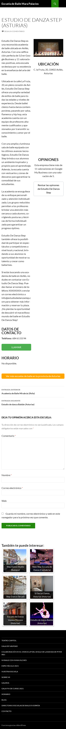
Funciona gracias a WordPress (14, 725)
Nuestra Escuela (10, 671)
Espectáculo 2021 (10, 666)
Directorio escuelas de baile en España (21, 705)
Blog (4, 700)
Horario (6, 694)
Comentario (9, 435)
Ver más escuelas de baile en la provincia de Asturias (33, 376)
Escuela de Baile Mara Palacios (20, 3)
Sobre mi (6, 677)
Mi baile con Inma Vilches (14, 660)
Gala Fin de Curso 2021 (13, 688)
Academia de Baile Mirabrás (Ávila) (18, 392)
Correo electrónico (12, 487)
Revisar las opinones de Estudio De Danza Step (49, 189)
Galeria (5, 683)
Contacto (7, 711)
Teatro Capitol (9, 640)
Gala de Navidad (10, 646)
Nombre (7, 475)
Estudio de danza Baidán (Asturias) (18, 403)
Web (4, 500)
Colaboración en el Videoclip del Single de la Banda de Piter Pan (32, 653)
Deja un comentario (14, 31)
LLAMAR (16, 347)
